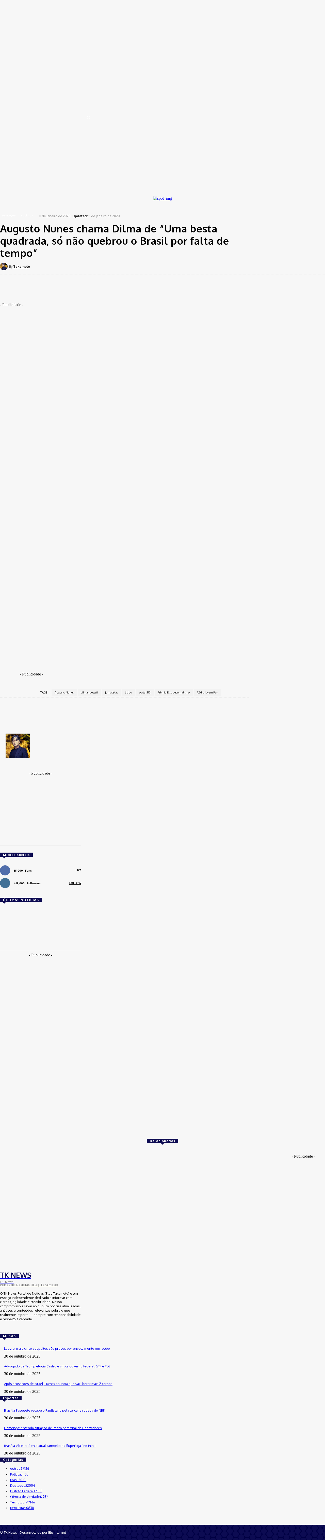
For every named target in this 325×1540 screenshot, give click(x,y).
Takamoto (21, 266)
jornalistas (111, 692)
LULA (128, 692)
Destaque (9, 215)
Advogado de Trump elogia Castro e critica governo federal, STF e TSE (57, 1366)
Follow (75, 883)
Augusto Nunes (64, 692)
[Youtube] (17, 1328)
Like (78, 870)
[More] (155, 266)
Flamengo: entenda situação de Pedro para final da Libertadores (53, 1428)
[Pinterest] (118, 266)
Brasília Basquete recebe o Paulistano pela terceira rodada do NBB (54, 1410)
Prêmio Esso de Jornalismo (174, 692)
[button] (88, 117)
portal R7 (145, 692)
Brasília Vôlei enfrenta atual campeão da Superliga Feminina (49, 1446)
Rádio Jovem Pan (207, 692)
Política (27, 215)
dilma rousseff (89, 692)
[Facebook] (81, 266)
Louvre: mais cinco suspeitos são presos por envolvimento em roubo (57, 1348)
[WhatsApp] (136, 266)
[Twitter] (99, 266)
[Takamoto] (4, 266)
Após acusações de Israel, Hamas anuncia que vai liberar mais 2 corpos (58, 1384)
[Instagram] (10, 1328)
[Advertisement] (116, 294)
